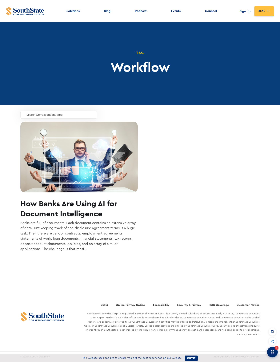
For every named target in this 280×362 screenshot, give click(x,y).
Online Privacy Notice (130, 305)
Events (176, 11)
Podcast (141, 11)
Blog (107, 11)
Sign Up (245, 11)
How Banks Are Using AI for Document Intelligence (68, 208)
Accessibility (161, 305)
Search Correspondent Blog (44, 114)
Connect (211, 11)
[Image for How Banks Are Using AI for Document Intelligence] (79, 157)
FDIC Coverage (219, 305)
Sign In (264, 11)
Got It (191, 358)
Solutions (73, 11)
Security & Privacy (189, 305)
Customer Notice (248, 305)
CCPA (104, 305)
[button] (272, 332)
